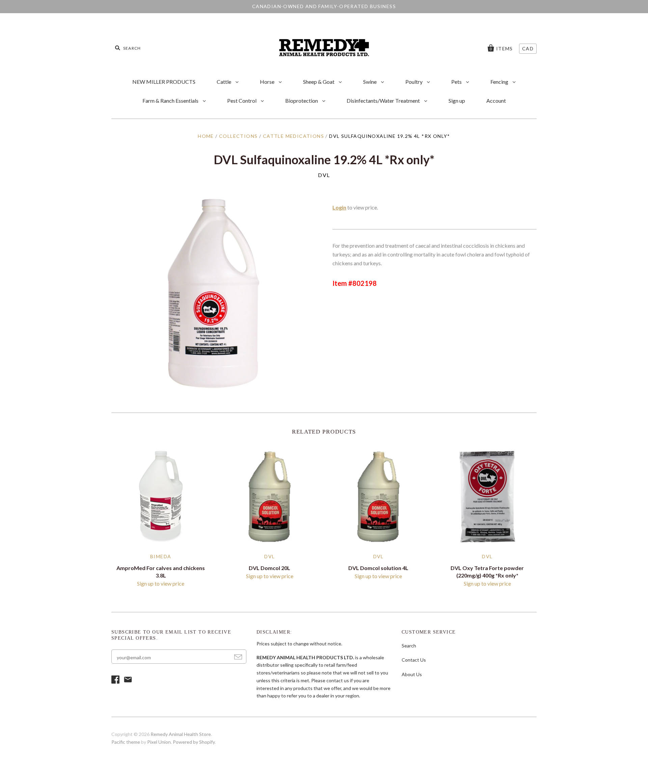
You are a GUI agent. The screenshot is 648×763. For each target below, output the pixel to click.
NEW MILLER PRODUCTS (163, 81)
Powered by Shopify (194, 742)
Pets (457, 81)
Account (496, 100)
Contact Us (414, 660)
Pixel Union (159, 742)
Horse (267, 81)
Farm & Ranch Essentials (170, 100)
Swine (370, 81)
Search (409, 645)
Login (339, 207)
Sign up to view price (160, 583)
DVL (324, 175)
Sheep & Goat (319, 81)
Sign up (457, 100)
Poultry (414, 81)
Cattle (224, 81)
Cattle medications (293, 136)
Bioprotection (302, 100)
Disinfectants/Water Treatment (384, 100)
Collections (238, 136)
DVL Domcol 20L (269, 568)
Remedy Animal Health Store (181, 734)
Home (206, 136)
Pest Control (242, 100)
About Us (412, 674)
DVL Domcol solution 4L (378, 568)
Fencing (499, 81)
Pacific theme (125, 742)
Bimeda (160, 556)
